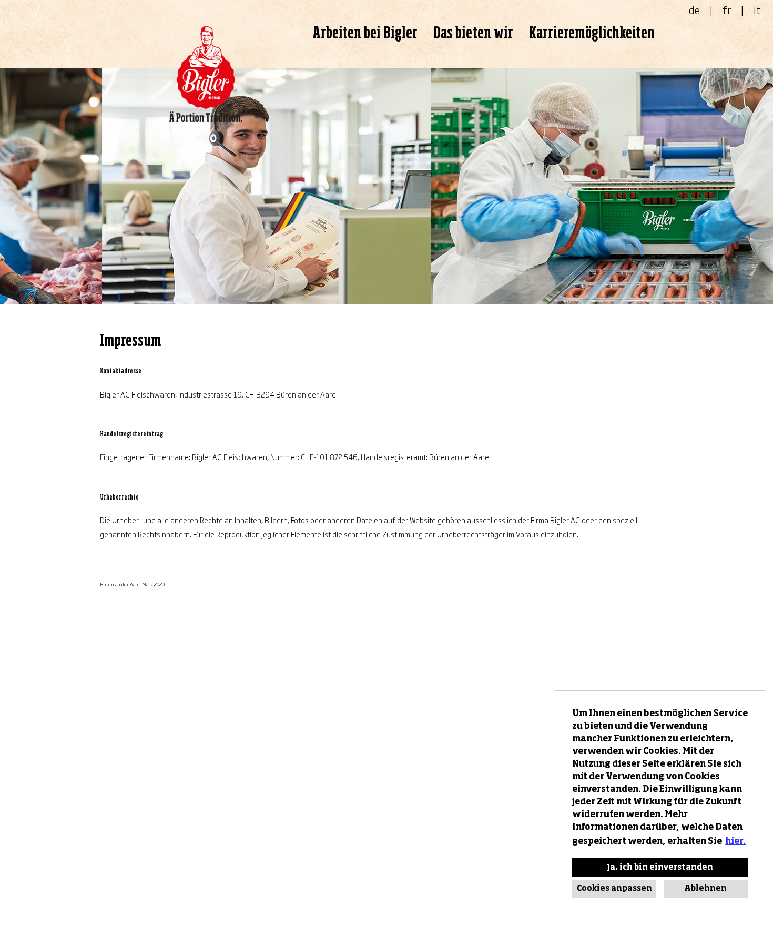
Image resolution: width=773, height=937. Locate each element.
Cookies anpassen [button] (614, 888)
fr (727, 9)
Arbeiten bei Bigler (365, 33)
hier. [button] (735, 842)
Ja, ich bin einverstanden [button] (660, 867)
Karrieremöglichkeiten (592, 33)
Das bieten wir (473, 33)
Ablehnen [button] (705, 888)
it (757, 9)
